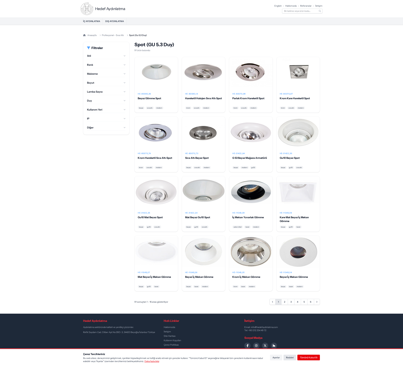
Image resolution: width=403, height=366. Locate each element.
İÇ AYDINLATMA (91, 21)
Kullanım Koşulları (172, 340)
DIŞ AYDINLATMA (114, 21)
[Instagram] (256, 346)
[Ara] (320, 11)
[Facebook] (247, 346)
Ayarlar (276, 357)
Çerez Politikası (171, 344)
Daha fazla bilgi (152, 361)
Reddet (290, 357)
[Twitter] (265, 346)
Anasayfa (91, 35)
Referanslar (306, 5)
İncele (156, 75)
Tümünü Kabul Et (308, 357)
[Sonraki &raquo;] (317, 302)
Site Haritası (170, 336)
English (278, 5)
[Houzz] (274, 346)
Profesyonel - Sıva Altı (113, 35)
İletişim (318, 5)
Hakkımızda (291, 5)
